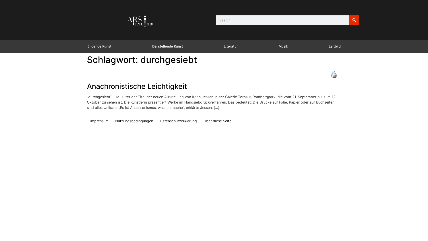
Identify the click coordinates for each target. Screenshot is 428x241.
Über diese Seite (217, 121)
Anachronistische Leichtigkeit (137, 86)
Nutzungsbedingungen (134, 121)
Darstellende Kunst (167, 46)
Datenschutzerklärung (178, 121)
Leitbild (335, 46)
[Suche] (354, 20)
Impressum (99, 121)
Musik (283, 46)
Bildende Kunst (99, 46)
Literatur (231, 46)
